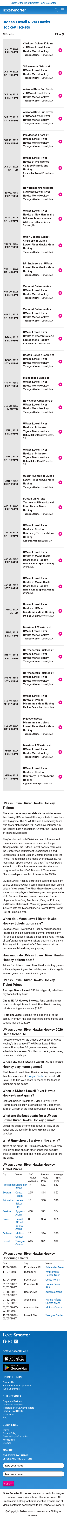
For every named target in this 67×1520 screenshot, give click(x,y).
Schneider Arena (21, 1186)
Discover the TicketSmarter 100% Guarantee (33, 3)
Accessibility (9, 1439)
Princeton (8, 1200)
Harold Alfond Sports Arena (19, 1224)
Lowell (6, 1241)
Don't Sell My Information (15, 1436)
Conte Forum (19, 1194)
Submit (8, 1483)
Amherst (7, 1233)
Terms (6, 1430)
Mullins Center (19, 1235)
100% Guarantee (11, 1389)
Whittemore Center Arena (53, 1273)
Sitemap (7, 1443)
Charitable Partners (13, 1404)
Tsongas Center (35, 1076)
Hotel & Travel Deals (13, 1411)
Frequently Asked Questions (17, 1385)
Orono (6, 1219)
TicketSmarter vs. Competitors (18, 1408)
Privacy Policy (10, 1433)
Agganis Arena (20, 1213)
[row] (33, 50)
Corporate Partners (12, 1401)
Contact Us (8, 1382)
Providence (9, 1184)
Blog (5, 1417)
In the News (8, 1414)
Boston (7, 1192)
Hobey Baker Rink (19, 1203)
